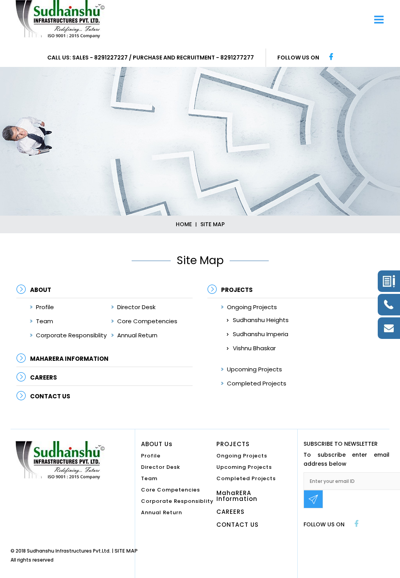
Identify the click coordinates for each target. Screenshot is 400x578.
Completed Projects (256, 383)
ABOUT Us (157, 444)
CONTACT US (237, 525)
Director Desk (136, 307)
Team (44, 321)
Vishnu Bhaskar (254, 348)
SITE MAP (126, 551)
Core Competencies (147, 321)
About (40, 290)
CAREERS (43, 377)
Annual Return (137, 335)
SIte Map (212, 224)
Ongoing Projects (252, 307)
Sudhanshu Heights (261, 320)
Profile (45, 307)
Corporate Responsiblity (71, 335)
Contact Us (50, 396)
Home (184, 224)
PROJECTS (237, 290)
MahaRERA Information (69, 359)
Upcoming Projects (254, 369)
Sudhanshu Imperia (260, 334)
